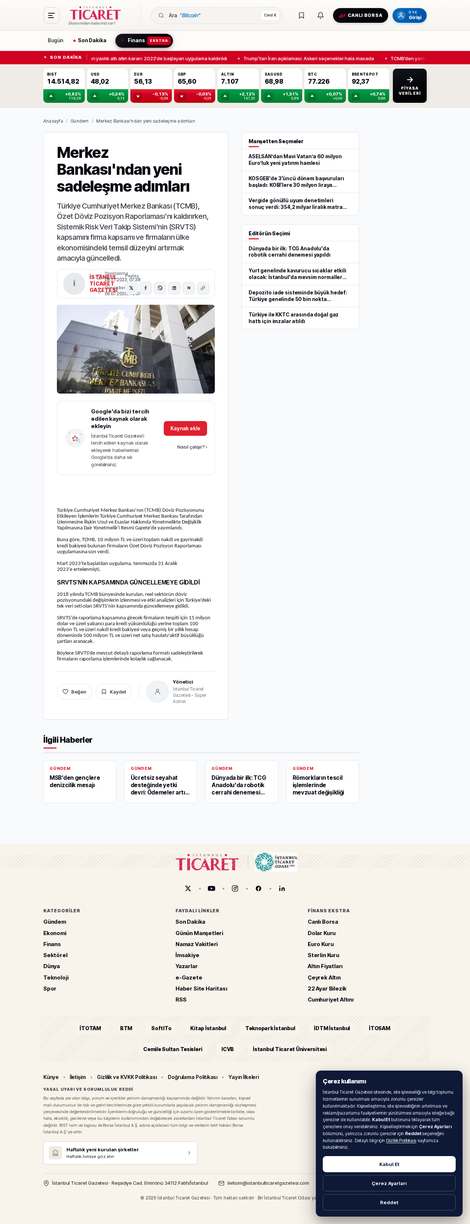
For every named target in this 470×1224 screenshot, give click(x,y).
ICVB (227, 1049)
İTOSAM (379, 1028)
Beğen (78, 692)
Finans (52, 944)
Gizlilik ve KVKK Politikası (127, 1077)
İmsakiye (187, 955)
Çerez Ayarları (389, 1183)
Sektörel (55, 955)
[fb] (258, 888)
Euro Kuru (320, 944)
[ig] (235, 888)
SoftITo (161, 1028)
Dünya (51, 966)
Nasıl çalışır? (192, 447)
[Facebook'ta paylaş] (146, 288)
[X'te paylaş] (131, 288)
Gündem (79, 121)
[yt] (211, 888)
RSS (181, 999)
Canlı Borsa (323, 921)
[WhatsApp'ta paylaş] (160, 288)
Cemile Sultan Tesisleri (172, 1049)
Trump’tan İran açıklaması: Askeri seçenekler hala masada (306, 58)
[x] (188, 888)
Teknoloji (55, 977)
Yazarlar (187, 966)
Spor (50, 988)
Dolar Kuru (322, 933)
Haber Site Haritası (201, 988)
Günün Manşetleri (199, 933)
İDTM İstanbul (332, 1028)
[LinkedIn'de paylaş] (174, 288)
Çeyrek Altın (324, 977)
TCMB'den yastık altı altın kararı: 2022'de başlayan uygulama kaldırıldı (146, 58)
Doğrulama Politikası (193, 1077)
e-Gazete (189, 977)
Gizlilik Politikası (401, 1140)
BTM (126, 1028)
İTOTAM (90, 1028)
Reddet (389, 1202)
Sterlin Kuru (323, 955)
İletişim (78, 1077)
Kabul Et (389, 1164)
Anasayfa (53, 121)
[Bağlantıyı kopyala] (203, 288)
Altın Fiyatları (325, 966)
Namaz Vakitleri (197, 944)
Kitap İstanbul (208, 1028)
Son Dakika (190, 921)
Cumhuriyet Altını (331, 999)
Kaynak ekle (185, 428)
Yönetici (183, 682)
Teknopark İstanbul (270, 1028)
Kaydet (118, 692)
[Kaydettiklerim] (301, 15)
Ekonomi (54, 933)
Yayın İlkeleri (243, 1077)
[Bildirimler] (320, 15)
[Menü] (51, 15)
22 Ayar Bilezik (327, 988)
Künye (51, 1077)
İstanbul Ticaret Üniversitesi (290, 1049)
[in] (282, 888)
